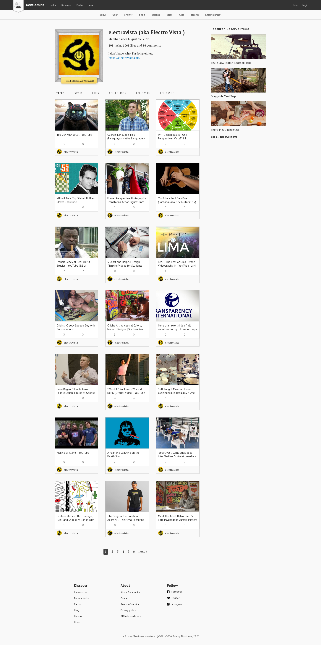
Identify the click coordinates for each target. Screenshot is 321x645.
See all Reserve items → (226, 136)
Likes (95, 93)
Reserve (66, 5)
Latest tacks (80, 592)
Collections (117, 93)
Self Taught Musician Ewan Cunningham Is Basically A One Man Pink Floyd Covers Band (176, 392)
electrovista (71, 152)
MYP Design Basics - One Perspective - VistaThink (172, 136)
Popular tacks (81, 598)
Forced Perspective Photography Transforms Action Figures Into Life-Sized (126, 202)
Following (167, 93)
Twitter (176, 598)
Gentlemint (29, 6)
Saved (78, 93)
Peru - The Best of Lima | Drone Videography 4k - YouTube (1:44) (177, 263)
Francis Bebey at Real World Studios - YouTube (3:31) (73, 263)
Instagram (176, 604)
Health (195, 14)
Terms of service (130, 604)
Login (305, 5)
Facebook (176, 591)
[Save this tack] (91, 112)
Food (142, 14)
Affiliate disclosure (131, 616)
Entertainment (213, 14)
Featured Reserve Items (230, 29)
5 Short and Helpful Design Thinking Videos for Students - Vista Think (125, 265)
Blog (76, 610)
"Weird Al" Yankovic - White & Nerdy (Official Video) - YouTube (126, 391)
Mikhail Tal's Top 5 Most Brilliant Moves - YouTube (76, 200)
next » (142, 551)
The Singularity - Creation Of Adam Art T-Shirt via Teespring (125, 518)
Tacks (52, 5)
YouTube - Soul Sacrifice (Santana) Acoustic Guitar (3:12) (177, 200)
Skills (103, 14)
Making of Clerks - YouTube (73, 452)
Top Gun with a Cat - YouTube (74, 134)
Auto (181, 14)
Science (156, 14)
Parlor (80, 5)
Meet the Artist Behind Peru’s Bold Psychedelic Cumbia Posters (177, 518)
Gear (115, 14)
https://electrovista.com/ (124, 58)
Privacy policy (128, 610)
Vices (169, 14)
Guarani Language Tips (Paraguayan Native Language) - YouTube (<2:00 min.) (126, 138)
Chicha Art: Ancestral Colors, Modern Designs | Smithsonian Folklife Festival (125, 329)
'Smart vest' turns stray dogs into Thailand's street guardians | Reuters (177, 456)
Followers (143, 93)
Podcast (78, 616)
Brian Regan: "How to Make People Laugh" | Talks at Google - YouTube (76, 392)
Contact (125, 598)
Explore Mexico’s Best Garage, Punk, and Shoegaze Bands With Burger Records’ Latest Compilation (75, 521)
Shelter (128, 14)
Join (295, 5)
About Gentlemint (130, 592)
